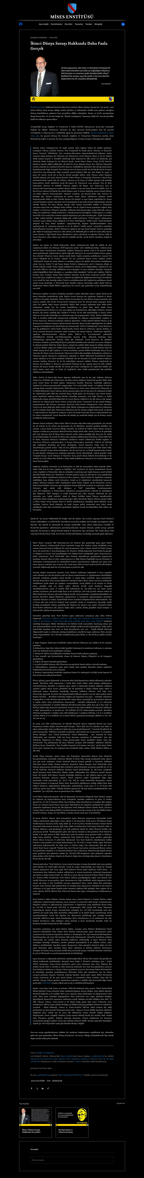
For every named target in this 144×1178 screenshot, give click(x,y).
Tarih (48, 1081)
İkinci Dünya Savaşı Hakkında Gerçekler (31, 1131)
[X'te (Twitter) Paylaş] (37, 1088)
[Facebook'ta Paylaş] (31, 1088)
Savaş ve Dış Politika (38, 1081)
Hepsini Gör (121, 1103)
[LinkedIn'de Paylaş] (43, 1088)
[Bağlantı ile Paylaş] (48, 1088)
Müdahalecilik (57, 1081)
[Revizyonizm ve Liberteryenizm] (72, 1117)
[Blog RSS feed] (123, 24)
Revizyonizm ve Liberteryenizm (65, 1131)
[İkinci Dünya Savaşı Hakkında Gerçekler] (35, 1117)
